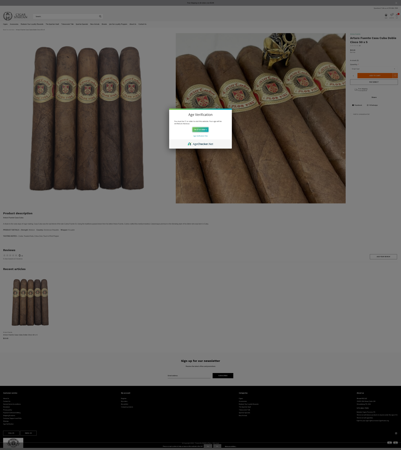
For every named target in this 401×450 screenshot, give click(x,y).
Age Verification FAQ (200, 136)
